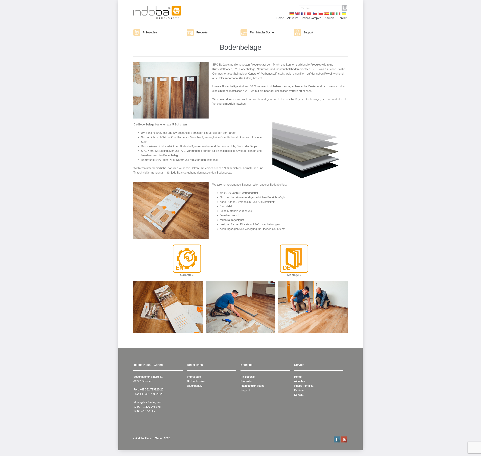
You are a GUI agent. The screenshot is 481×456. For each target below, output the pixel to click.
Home (280, 18)
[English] (297, 13)
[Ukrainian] (344, 13)
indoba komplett (311, 18)
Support (308, 32)
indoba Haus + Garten (149, 438)
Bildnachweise (196, 381)
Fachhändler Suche (262, 32)
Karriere (329, 18)
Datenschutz (195, 385)
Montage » (294, 274)
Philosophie (150, 32)
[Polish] (320, 13)
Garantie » (187, 274)
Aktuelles (293, 18)
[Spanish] (326, 13)
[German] (291, 13)
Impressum (194, 376)
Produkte (201, 32)
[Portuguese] (332, 13)
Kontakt (342, 18)
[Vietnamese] (309, 13)
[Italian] (338, 13)
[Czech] (315, 13)
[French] (303, 13)
